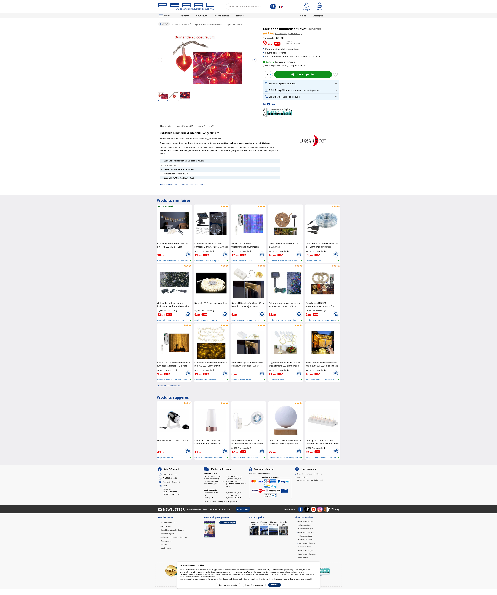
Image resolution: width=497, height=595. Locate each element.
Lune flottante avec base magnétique (285, 457)
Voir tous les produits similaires (169, 385)
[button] (278, 65)
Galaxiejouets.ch (304, 525)
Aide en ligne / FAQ (170, 474)
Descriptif (166, 126)
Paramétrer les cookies (254, 585)
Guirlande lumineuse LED (205, 379)
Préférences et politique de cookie (174, 537)
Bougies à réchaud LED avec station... (322, 457)
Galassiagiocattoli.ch (306, 532)
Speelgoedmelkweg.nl (306, 543)
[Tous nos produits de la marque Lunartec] (313, 139)
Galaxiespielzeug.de (305, 521)
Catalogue (317, 15)
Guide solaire (166, 548)
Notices (164, 544)
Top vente (184, 15)
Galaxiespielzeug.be (305, 550)
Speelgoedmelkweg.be (307, 554)
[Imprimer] (269, 104)
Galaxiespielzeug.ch (305, 528)
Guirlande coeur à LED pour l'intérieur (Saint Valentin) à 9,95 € (183, 184)
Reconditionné (221, 15)
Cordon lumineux (313, 260)
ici (311, 579)
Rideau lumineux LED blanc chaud (172, 379)
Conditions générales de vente (172, 530)
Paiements (259, 473)
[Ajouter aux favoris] (335, 74)
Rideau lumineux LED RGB (242, 260)
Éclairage (193, 24)
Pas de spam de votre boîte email (310, 480)
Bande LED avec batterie (242, 379)
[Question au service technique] (274, 104)
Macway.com (303, 558)
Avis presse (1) (206, 126)
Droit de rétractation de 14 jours (309, 474)
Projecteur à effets (165, 457)
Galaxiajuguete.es (305, 536)
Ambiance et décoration (211, 24)
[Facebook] (265, 104)
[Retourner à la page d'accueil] (186, 7)
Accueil (174, 24)
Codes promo (166, 541)
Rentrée (239, 15)
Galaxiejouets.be (304, 547)
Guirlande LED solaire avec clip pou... (173, 260)
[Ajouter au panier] (188, 254)
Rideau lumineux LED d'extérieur (320, 379)
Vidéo (303, 15)
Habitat (184, 24)
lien (303, 572)
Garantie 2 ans (302, 477)
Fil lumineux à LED (276, 379)
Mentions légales (167, 533)
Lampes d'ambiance (233, 24)
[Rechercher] (273, 6)
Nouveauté (201, 15)
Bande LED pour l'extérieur (206, 320)
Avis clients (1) (185, 126)
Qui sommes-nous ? (168, 523)
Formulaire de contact (171, 482)
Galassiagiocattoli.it (305, 539)
